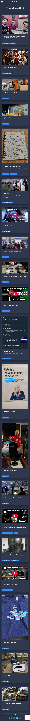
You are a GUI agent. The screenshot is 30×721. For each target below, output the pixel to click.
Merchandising (13, 173)
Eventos (7, 98)
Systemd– (7, 675)
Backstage (13, 43)
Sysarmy (15, 532)
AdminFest (8, 43)
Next (26, 110)
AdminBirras (8, 73)
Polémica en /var (9, 202)
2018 (4, 43)
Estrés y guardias (9, 411)
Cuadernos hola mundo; (11, 166)
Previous (4, 110)
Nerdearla (8, 231)
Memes (7, 417)
